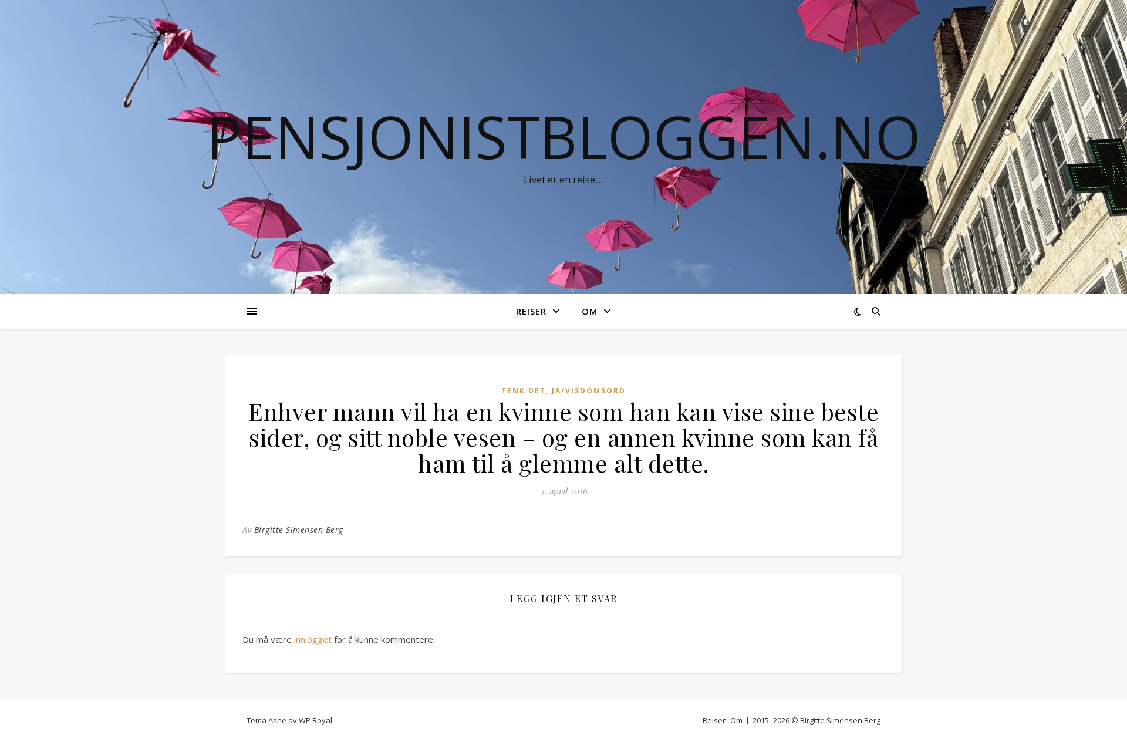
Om (590, 311)
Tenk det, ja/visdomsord (563, 391)
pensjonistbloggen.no (564, 136)
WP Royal (315, 720)
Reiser (531, 311)
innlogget (313, 639)
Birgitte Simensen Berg (298, 529)
